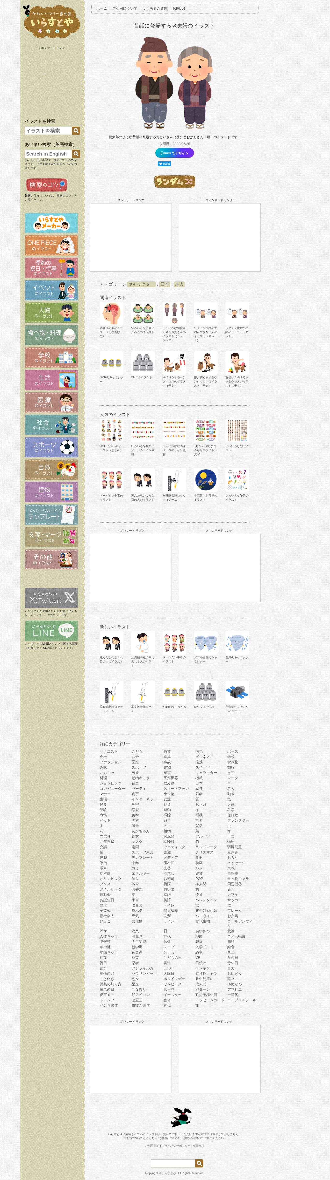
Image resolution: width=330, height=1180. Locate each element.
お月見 (169, 989)
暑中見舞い (204, 979)
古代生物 (202, 921)
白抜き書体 (141, 1005)
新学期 (137, 947)
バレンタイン (206, 900)
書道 (167, 963)
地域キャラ (109, 952)
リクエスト (109, 751)
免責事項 (198, 1145)
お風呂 (169, 836)
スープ (169, 947)
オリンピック (111, 879)
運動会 (105, 895)
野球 (103, 905)
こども (137, 751)
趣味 (103, 767)
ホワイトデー (174, 979)
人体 (231, 804)
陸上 (231, 979)
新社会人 (107, 916)
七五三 (137, 1000)
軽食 (103, 804)
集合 (231, 889)
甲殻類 (105, 942)
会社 (103, 757)
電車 (103, 868)
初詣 (231, 942)
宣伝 (167, 1005)
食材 (135, 836)
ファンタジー (238, 820)
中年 (135, 863)
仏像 (167, 942)
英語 (167, 900)
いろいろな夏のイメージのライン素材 (142, 450)
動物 (231, 794)
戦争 (167, 820)
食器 (199, 857)
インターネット (144, 799)
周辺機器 (234, 884)
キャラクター (141, 284)
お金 (135, 757)
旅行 (231, 767)
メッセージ (236, 863)
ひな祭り (139, 989)
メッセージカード (209, 1000)
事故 (167, 762)
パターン (202, 989)
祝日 (103, 963)
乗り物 (169, 794)
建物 (167, 767)
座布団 (169, 863)
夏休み (232, 852)
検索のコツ (64, 195)
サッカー (234, 900)
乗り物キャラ (206, 973)
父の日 (232, 957)
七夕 (135, 979)
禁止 (231, 952)
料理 (103, 778)
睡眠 (199, 815)
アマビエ (234, 989)
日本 (164, 284)
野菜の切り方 (111, 984)
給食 (231, 947)
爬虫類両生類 (206, 910)
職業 (167, 751)
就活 (199, 826)
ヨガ (231, 968)
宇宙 (135, 900)
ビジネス (202, 757)
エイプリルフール (241, 1000)
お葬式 (137, 889)
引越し (169, 873)
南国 (135, 847)
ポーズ (232, 751)
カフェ (232, 895)
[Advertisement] (52, 81)
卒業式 (105, 910)
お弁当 (232, 916)
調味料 (169, 841)
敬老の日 (107, 989)
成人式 (200, 984)
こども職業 (236, 936)
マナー (105, 794)
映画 (199, 863)
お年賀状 (107, 841)
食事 (135, 794)
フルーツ (202, 836)
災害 (135, 804)
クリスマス (204, 852)
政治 (103, 863)
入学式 (200, 947)
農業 (199, 873)
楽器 (167, 868)
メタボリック (111, 889)
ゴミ (135, 868)
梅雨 (167, 884)
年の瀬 (105, 947)
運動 (167, 810)
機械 (199, 778)
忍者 (135, 963)
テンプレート (142, 857)
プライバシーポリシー (176, 1145)
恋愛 (135, 810)
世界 (199, 820)
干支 (231, 836)
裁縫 (231, 931)
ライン (169, 921)
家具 (199, 788)
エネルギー (141, 873)
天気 (135, 916)
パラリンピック (144, 973)
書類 (167, 852)
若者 (199, 794)
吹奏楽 (137, 905)
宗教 (231, 868)
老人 (179, 284)
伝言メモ (107, 995)
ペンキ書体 (109, 1005)
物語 (231, 841)
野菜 (167, 804)
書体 (167, 1000)
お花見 (137, 936)
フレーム (234, 910)
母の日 (232, 963)
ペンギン (202, 968)
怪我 (103, 857)
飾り (135, 879)
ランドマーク (206, 847)
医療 (135, 762)
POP (199, 879)
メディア (171, 857)
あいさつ (202, 931)
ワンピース (173, 984)
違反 (199, 762)
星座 (135, 984)
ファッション (111, 762)
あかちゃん (141, 831)
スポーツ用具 (142, 852)
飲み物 (169, 783)
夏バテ (137, 910)
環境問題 (234, 847)
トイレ (169, 905)
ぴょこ (105, 921)
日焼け (200, 963)
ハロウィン (204, 916)
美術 (135, 815)
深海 (103, 931)
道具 (167, 757)
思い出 (169, 889)
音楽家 (137, 952)
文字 (231, 773)
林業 (135, 957)
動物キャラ (141, 778)
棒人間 (200, 884)
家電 (167, 773)
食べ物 (232, 762)
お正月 (200, 804)
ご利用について (124, 8)
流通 (199, 895)
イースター (173, 995)
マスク (137, 841)
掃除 (167, 815)
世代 (167, 936)
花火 (199, 942)
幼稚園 (105, 873)
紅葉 (103, 957)
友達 (167, 799)
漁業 (135, 931)
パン (199, 868)
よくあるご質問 (155, 8)
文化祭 (137, 921)
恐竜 (199, 952)
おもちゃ (107, 773)
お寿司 (169, 879)
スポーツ (139, 767)
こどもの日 (173, 957)
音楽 (135, 783)
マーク (232, 778)
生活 (103, 799)
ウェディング (174, 847)
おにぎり (234, 973)
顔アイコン (141, 995)
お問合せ (179, 8)
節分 (103, 968)
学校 (231, 757)
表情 (103, 815)
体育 (135, 884)
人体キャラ (109, 936)
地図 (199, 936)
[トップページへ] (51, 38)
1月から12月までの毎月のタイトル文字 (205, 450)
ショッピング (111, 783)
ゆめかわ (234, 984)
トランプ (107, 1000)
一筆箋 (232, 995)
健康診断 (171, 910)
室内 (167, 895)
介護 (103, 847)
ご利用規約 (152, 1145)
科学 (231, 810)
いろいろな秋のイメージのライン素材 (174, 450)
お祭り (232, 857)
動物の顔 (107, 973)
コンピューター (112, 788)
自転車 (232, 873)
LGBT (168, 968)
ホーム (101, 8)
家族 (135, 773)
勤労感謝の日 (206, 995)
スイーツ (202, 767)
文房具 (105, 836)
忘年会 (169, 952)
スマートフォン (176, 788)
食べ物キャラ (238, 879)
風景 (135, 826)
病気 (199, 751)
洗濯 (167, 916)
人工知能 (139, 942)
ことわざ (107, 979)
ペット (105, 820)
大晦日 (169, 973)
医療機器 (171, 778)
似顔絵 (232, 815)
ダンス (105, 884)
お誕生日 (107, 900)
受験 (103, 810)
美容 (135, 820)
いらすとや (169, 1173)
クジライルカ (142, 968)
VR (198, 957)
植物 (167, 831)
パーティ (139, 788)
